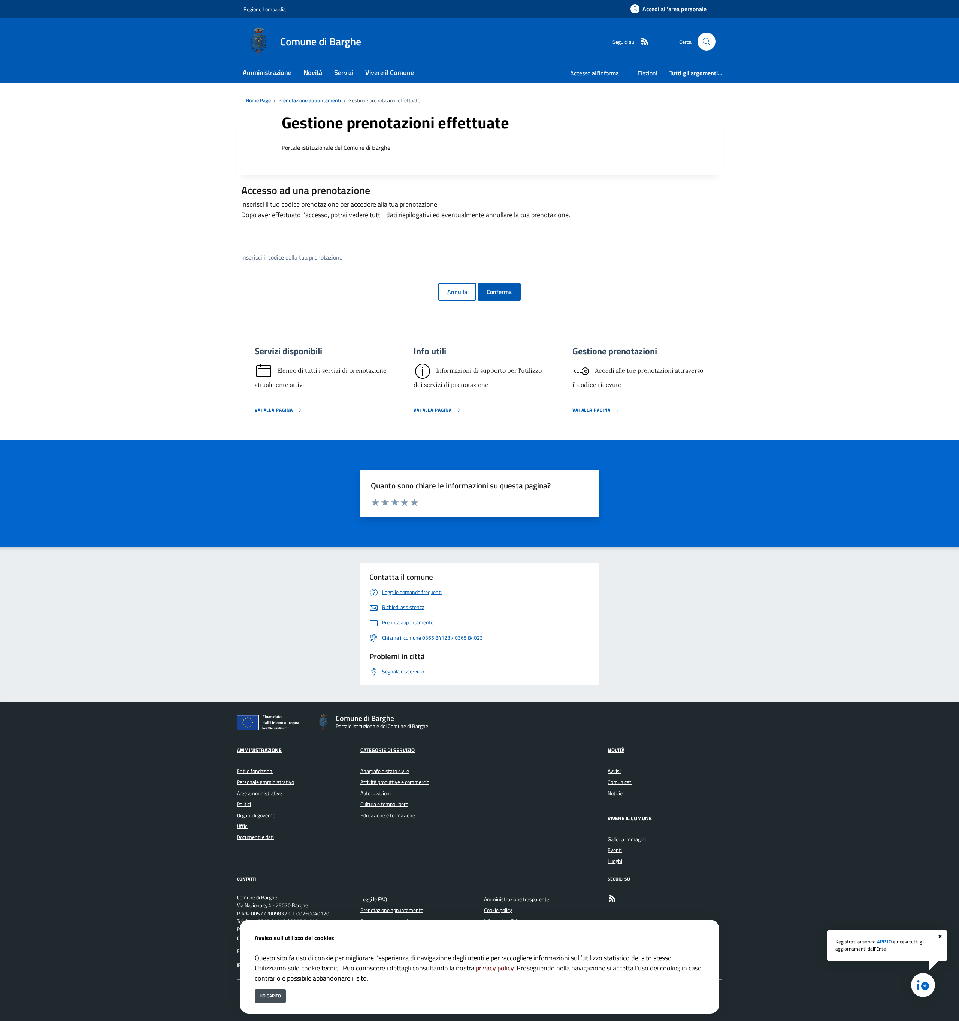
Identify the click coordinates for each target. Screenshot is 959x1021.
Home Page (258, 100)
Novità (616, 750)
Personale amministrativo (265, 782)
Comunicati (620, 782)
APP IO (884, 941)
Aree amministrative (259, 793)
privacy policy (495, 968)
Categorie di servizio (387, 750)
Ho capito (270, 995)
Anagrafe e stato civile (384, 771)
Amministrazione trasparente (516, 899)
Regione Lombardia (264, 9)
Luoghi (615, 861)
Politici (244, 804)
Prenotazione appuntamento (391, 910)
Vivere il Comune (630, 818)
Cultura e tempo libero (384, 804)
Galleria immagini (627, 839)
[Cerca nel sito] (707, 42)
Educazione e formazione (387, 815)
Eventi (615, 850)
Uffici (242, 826)
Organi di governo (256, 815)
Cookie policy (498, 910)
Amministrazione (259, 750)
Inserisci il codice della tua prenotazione (291, 257)
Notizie (615, 793)
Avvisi (614, 771)
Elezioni (647, 73)
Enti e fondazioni (255, 771)
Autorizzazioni (375, 793)
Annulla (457, 291)
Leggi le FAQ (373, 899)
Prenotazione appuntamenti (309, 100)
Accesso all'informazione (601, 73)
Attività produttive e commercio (394, 782)
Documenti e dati (255, 837)
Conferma (499, 291)
